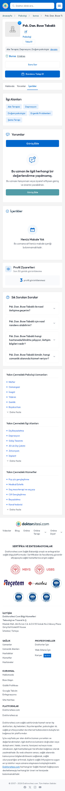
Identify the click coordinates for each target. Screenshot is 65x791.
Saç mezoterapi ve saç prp (22, 489)
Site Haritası (9, 699)
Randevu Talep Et (35, 74)
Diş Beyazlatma (16, 430)
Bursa (12, 56)
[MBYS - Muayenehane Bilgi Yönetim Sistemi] (20, 569)
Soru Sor (32, 64)
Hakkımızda (8, 674)
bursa (36, 15)
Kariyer (42, 655)
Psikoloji (22, 15)
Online (26, 530)
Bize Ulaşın (8, 680)
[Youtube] (40, 787)
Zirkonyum (14, 450)
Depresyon (30, 106)
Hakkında (9, 86)
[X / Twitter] (30, 787)
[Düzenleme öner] (26, 31)
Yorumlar (21, 86)
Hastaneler (8, 662)
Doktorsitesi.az (10, 715)
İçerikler (32, 86)
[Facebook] (25, 787)
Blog (17, 530)
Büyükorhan (15, 407)
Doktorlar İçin (42, 644)
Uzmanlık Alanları (11, 649)
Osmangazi (14, 387)
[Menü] (59, 6)
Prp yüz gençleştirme (19, 479)
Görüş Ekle (32, 143)
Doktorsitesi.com (11, 710)
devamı (53, 49)
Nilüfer (12, 382)
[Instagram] (35, 787)
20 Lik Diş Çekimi (17, 445)
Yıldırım (12, 397)
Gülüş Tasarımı (16, 440)
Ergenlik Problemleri (41, 113)
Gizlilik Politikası (10, 685)
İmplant (12, 455)
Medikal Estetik (16, 484)
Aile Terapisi (14, 106)
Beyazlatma (14, 499)
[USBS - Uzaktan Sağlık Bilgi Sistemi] (44, 569)
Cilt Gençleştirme (17, 494)
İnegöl (12, 392)
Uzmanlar (7, 644)
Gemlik (12, 402)
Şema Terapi (14, 119)
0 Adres (21, 56)
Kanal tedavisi (15, 504)
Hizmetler (7, 657)
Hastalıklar (8, 653)
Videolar (7, 530)
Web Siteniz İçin (43, 649)
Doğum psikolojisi (16, 113)
